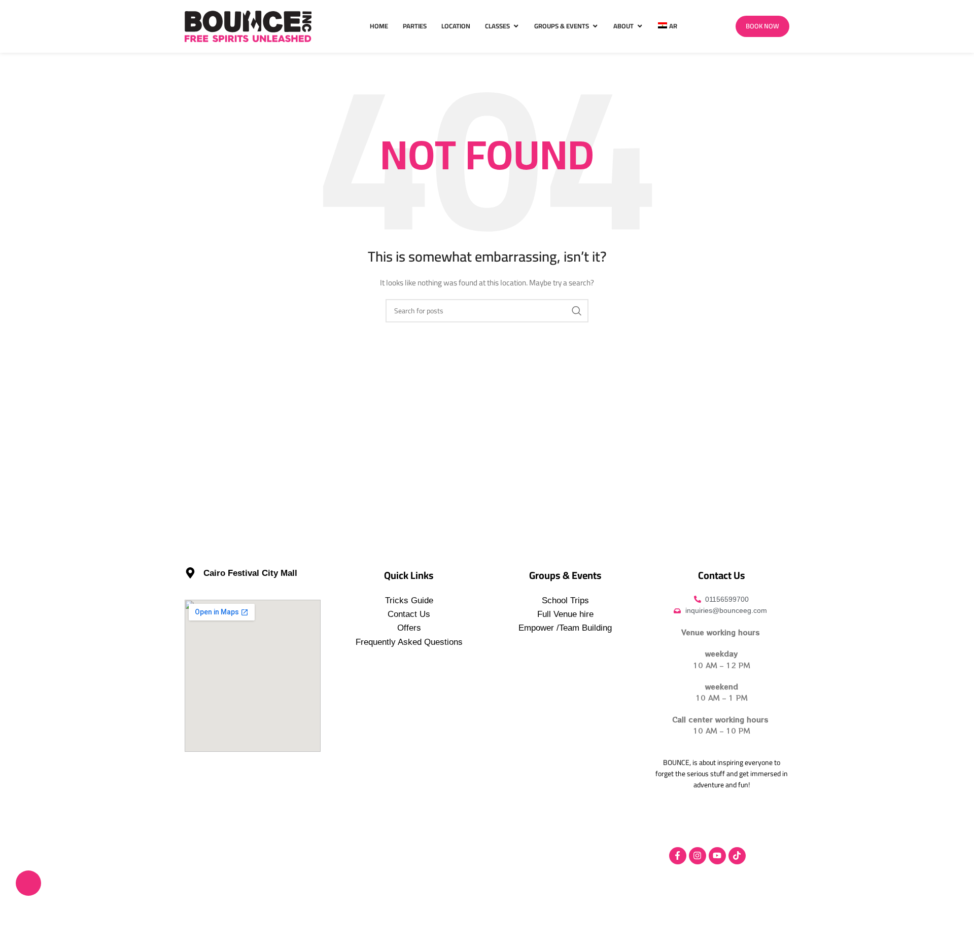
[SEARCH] (576, 310)
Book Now (762, 26)
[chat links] (28, 883)
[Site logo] (248, 25)
